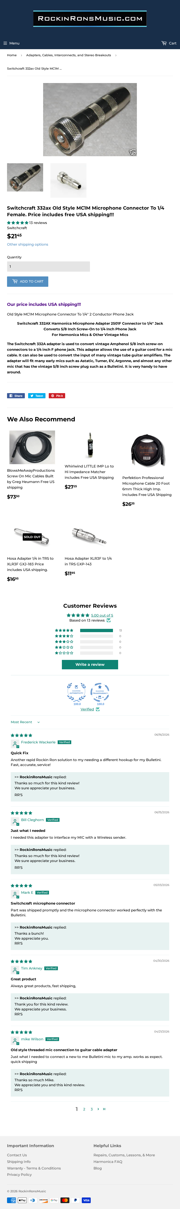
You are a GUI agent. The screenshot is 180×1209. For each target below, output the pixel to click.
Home (12, 55)
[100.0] (76, 692)
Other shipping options (27, 244)
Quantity (14, 257)
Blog (98, 1168)
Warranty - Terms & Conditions (34, 1168)
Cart (172, 43)
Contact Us (17, 1155)
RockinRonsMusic (32, 1191)
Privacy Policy (19, 1174)
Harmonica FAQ (108, 1161)
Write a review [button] (90, 664)
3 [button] (92, 1109)
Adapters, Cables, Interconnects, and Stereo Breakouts (68, 55)
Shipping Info (19, 1161)
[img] (21, 735)
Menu (14, 43)
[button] (18, 222)
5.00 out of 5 (102, 615)
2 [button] (84, 1109)
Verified (87, 709)
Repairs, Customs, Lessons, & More (124, 1155)
